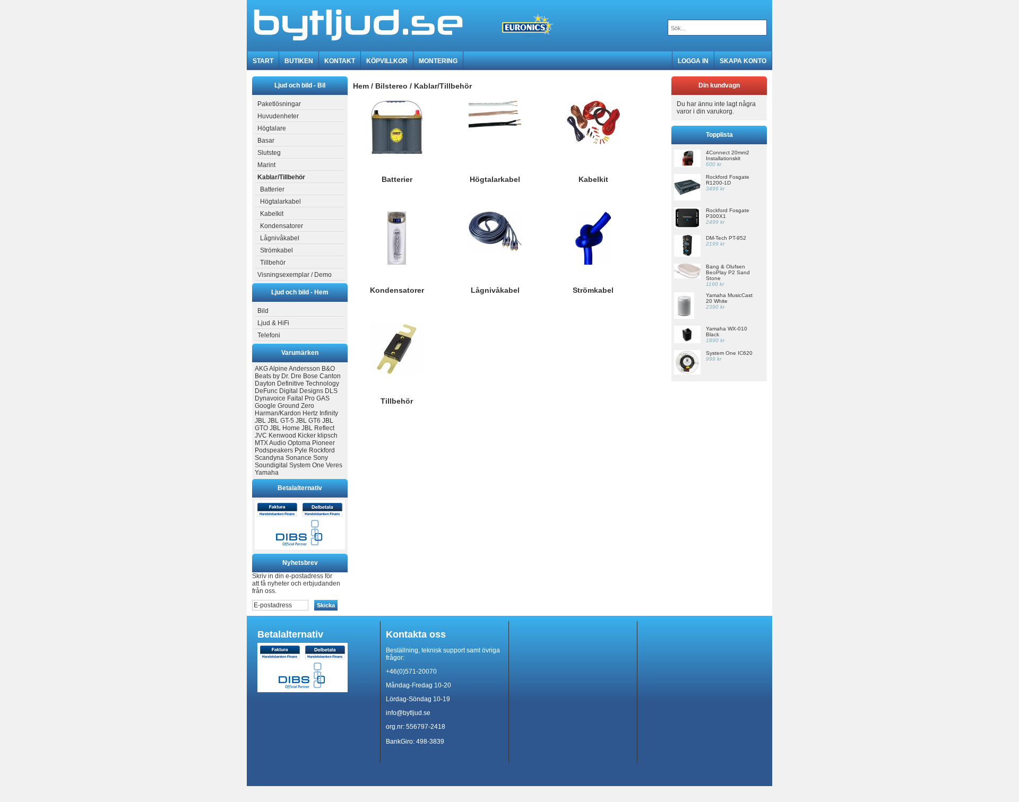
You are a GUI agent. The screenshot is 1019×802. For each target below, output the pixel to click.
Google (265, 405)
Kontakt (339, 61)
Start (263, 61)
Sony (320, 457)
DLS (331, 391)
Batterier (272, 189)
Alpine (278, 368)
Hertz (310, 413)
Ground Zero (296, 405)
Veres (334, 465)
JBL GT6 (308, 420)
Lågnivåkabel (279, 238)
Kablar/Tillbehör (443, 86)
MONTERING (438, 61)
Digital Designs (301, 391)
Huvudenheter (278, 116)
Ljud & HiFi (273, 323)
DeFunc (266, 391)
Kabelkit (271, 213)
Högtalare (271, 128)
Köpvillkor (387, 61)
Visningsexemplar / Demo (294, 274)
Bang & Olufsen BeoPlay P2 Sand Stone (728, 272)
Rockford (322, 450)
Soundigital (271, 465)
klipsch (327, 435)
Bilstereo (391, 86)
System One (306, 465)
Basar (265, 140)
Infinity (328, 413)
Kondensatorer (281, 226)
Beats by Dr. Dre (278, 376)
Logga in (693, 61)
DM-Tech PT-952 (726, 238)
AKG (261, 368)
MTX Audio (270, 443)
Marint (266, 165)
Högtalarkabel (280, 201)
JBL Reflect (317, 428)
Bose (310, 376)
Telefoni (268, 335)
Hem (361, 86)
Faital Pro (301, 398)
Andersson (304, 368)
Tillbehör (273, 262)
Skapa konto (743, 61)
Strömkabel (276, 250)
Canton (330, 376)
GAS (323, 398)
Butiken (298, 61)
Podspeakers (274, 450)
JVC (261, 435)
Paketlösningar (279, 104)
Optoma (299, 443)
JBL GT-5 (280, 420)
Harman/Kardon (278, 413)
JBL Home (285, 428)
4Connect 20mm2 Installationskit (727, 155)
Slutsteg (269, 152)
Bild (263, 311)
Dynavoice (270, 398)
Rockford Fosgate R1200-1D (727, 180)
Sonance (299, 457)
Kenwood (282, 435)
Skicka (326, 605)
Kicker (307, 435)
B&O (328, 368)
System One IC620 (729, 353)
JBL (260, 420)
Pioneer (323, 443)
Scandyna (269, 457)
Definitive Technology (308, 383)
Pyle (301, 450)
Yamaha (267, 472)
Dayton (265, 383)
